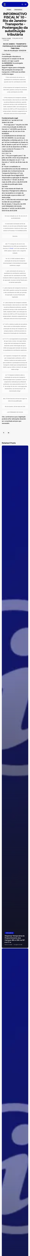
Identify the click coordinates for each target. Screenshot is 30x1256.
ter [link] (11, 343)
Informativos (18, 9)
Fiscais (9, 9)
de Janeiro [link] (8, 144)
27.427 (11, 248)
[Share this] (4, 432)
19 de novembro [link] (20, 248)
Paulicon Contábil (6, 38)
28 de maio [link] (21, 162)
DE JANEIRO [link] (10, 44)
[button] (25, 4)
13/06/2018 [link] (22, 50)
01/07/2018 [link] (9, 65)
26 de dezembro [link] (14, 147)
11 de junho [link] (16, 204)
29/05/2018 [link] (8, 63)
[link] (22, 50)
